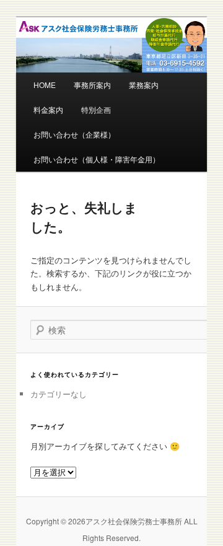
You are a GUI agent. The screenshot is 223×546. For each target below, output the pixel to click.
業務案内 (144, 84)
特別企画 (96, 109)
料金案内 (48, 109)
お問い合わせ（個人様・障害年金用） (96, 159)
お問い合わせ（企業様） (74, 134)
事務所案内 (92, 84)
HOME (44, 84)
